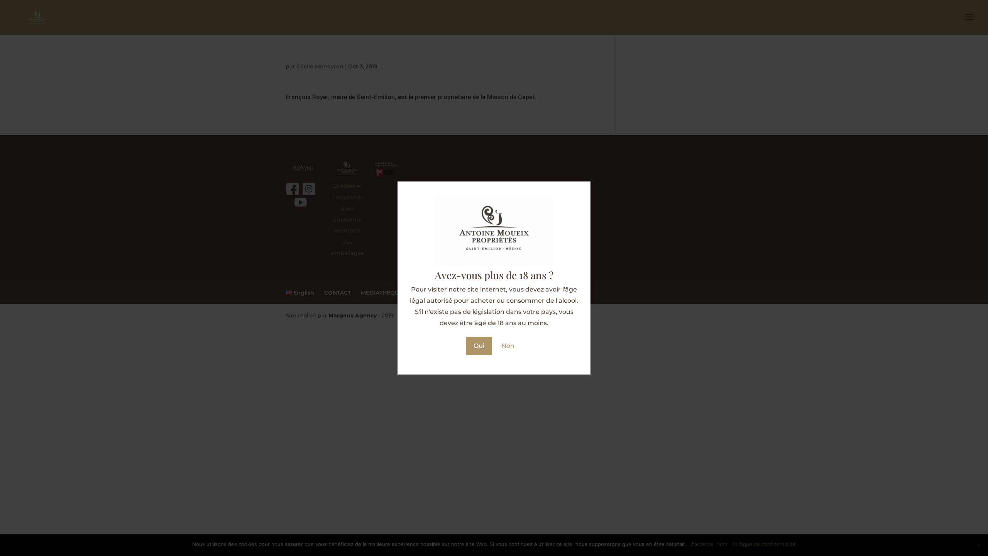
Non (507, 345)
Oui (479, 345)
